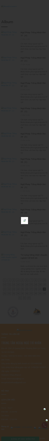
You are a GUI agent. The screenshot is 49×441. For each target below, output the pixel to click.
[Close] (25, 220)
